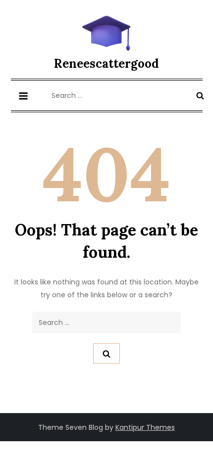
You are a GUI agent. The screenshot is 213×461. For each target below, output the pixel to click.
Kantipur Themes (145, 427)
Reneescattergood (106, 63)
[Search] (200, 95)
